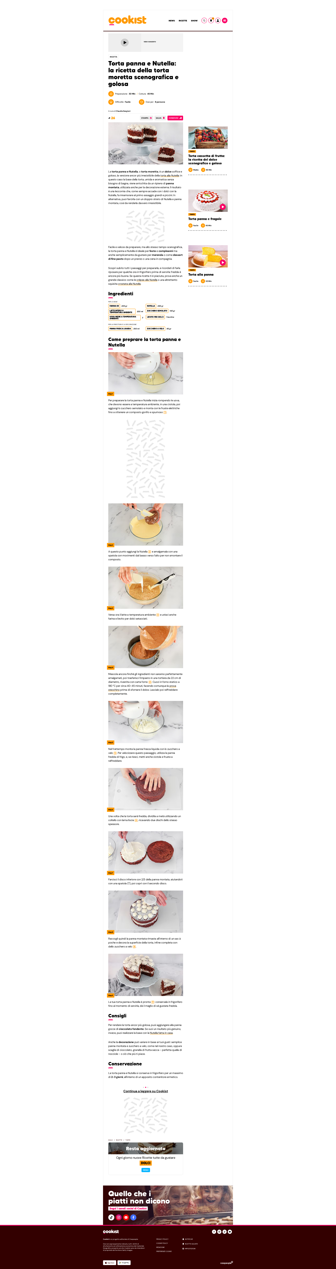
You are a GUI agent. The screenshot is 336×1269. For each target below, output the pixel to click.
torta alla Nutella (169, 175)
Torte (127, 1140)
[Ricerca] (204, 20)
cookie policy (162, 1243)
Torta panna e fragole (205, 219)
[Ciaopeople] (226, 1262)
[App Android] (124, 1262)
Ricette (183, 20)
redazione (160, 1247)
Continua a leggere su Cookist (145, 1091)
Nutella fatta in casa (161, 1033)
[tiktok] (111, 1217)
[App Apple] (109, 1262)
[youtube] (126, 1217)
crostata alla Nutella (129, 283)
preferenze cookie (164, 1251)
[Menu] (224, 20)
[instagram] (119, 1217)
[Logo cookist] (127, 20)
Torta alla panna (201, 274)
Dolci (110, 1140)
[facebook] (133, 1217)
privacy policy (162, 1239)
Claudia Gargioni (123, 111)
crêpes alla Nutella (146, 280)
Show (194, 20)
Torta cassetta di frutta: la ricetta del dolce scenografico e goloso (206, 159)
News (172, 20)
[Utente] (218, 20)
